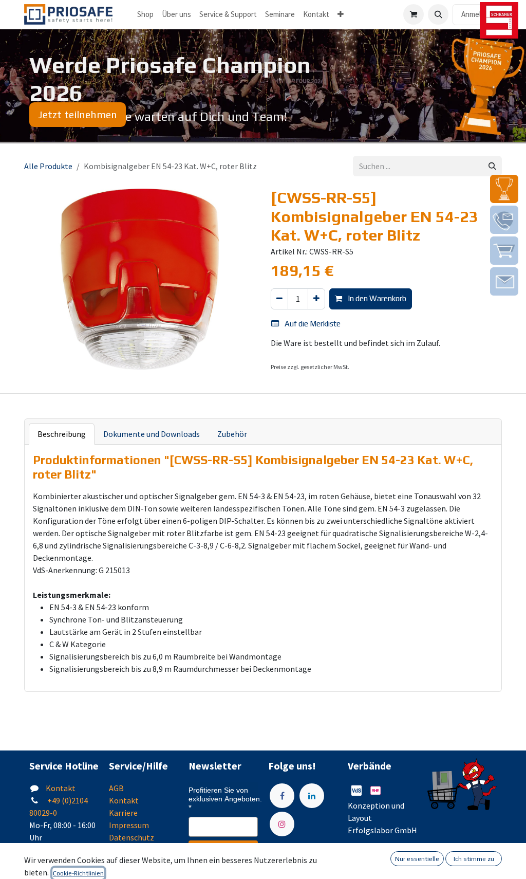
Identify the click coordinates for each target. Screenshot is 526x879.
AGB (116, 788)
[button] (438, 14)
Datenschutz (131, 837)
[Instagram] (282, 824)
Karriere (123, 813)
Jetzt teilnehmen (77, 114)
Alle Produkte (48, 166)
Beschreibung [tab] (61, 434)
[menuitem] (176, 15)
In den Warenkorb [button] (376, 298)
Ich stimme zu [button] (474, 859)
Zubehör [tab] (232, 434)
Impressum (129, 825)
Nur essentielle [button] (417, 859)
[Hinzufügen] (316, 298)
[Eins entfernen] (279, 298)
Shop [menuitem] (145, 14)
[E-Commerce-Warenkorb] (413, 14)
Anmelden (477, 14)
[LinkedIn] (311, 795)
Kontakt (61, 788)
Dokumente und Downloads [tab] (151, 434)
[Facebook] (282, 795)
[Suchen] (492, 166)
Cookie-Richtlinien (78, 873)
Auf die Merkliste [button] (312, 323)
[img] (504, 189)
